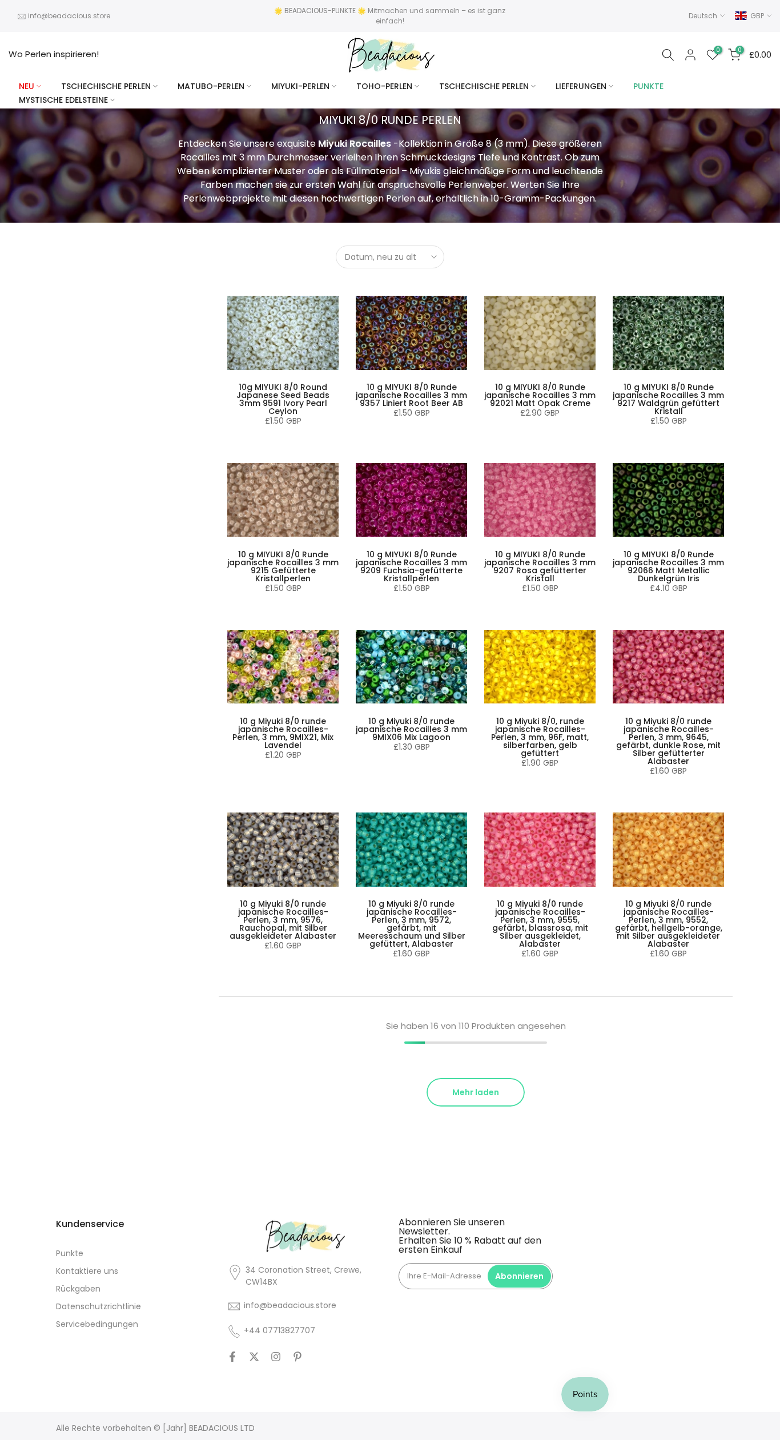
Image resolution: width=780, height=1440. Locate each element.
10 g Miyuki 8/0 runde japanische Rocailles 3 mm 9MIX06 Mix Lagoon (411, 729)
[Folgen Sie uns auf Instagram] (276, 1356)
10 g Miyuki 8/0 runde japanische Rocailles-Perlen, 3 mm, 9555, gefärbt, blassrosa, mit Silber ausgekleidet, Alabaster (540, 924)
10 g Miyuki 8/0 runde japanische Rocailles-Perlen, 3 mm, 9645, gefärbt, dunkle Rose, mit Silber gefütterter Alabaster (668, 741)
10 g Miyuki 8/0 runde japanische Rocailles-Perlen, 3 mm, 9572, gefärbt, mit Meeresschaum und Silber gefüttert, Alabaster (411, 924)
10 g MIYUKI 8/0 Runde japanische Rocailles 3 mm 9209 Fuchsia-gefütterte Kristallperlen (411, 566)
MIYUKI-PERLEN (300, 86)
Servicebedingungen (97, 1324)
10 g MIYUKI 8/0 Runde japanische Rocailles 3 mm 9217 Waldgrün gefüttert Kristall (668, 399)
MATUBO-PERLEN (211, 86)
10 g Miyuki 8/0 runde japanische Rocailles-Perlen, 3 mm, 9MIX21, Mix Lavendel (282, 733)
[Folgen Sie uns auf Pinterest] (297, 1356)
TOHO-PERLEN (384, 86)
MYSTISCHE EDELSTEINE (63, 100)
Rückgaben (78, 1288)
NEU (26, 86)
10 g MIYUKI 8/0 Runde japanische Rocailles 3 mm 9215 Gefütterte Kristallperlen (283, 566)
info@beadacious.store (69, 16)
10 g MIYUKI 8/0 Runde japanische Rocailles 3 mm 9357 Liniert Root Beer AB (411, 395)
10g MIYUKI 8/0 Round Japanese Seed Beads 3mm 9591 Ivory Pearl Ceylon (282, 399)
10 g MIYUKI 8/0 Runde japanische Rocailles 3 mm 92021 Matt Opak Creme (540, 395)
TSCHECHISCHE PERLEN (106, 86)
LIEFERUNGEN (581, 86)
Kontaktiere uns (87, 1271)
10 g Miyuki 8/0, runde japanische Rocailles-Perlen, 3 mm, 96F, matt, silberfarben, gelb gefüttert (540, 737)
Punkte (69, 1253)
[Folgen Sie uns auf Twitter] (254, 1356)
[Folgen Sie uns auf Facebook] (232, 1356)
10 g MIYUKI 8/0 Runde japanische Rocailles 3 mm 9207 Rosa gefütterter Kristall (540, 566)
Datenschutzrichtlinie (98, 1306)
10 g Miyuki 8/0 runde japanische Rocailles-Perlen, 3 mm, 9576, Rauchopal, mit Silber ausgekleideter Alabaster (283, 920)
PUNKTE (648, 86)
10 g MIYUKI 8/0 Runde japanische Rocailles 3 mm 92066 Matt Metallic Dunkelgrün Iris (668, 566)
